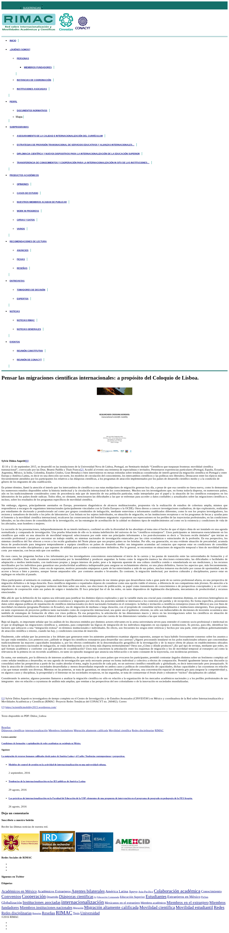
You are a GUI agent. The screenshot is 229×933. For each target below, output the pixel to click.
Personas (23, 58)
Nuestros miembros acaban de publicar (42, 202)
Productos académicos (24, 175)
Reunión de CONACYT (29, 360)
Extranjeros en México (183, 897)
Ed (95, 897)
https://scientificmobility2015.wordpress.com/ (30, 707)
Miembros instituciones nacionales (46, 907)
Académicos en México (19, 891)
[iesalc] (94, 851)
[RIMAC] (46, 29)
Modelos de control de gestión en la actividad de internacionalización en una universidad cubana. (57, 764)
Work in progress (28, 211)
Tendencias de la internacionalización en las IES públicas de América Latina (47, 781)
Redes (219, 907)
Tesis (76, 913)
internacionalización (36, 730)
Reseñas (22, 268)
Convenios (11, 896)
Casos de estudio (27, 193)
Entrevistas (17, 281)
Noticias (15, 311)
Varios (21, 229)
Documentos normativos (32, 110)
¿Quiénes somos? (20, 49)
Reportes (36, 913)
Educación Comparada (108, 897)
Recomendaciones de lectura (28, 241)
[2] (81, 469)
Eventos (15, 342)
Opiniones (23, 184)
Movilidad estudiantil (194, 907)
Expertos (22, 299)
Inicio (13, 40)
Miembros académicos (153, 902)
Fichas (21, 259)
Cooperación (34, 896)
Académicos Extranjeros (54, 891)
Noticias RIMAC (26, 320)
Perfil (13, 101)
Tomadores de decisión (31, 290)
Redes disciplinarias (143, 730)
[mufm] (20, 851)
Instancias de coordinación (34, 80)
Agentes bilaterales (88, 891)
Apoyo (133, 891)
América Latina (116, 891)
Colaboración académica (177, 891)
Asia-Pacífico (145, 891)
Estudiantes (156, 896)
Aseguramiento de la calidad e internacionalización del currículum (60, 136)
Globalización (11, 902)
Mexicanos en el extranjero (122, 902)
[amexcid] (133, 851)
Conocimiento (211, 891)
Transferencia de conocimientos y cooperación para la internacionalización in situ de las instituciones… (83, 162)
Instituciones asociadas (32, 89)
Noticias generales (29, 329)
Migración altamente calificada (91, 730)
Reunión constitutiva (30, 351)
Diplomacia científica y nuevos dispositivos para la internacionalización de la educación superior (78, 153)
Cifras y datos (26, 220)
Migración (78, 908)
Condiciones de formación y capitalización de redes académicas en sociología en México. (41, 743)
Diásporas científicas (13, 730)
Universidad (90, 913)
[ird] (57, 851)
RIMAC (159, 730)
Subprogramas (19, 127)
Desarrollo (52, 896)
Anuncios (22, 250)
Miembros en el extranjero (188, 902)
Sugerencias (32, 7)
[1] (26, 460)
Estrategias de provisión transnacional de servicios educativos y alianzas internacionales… (75, 145)
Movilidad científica (120, 730)
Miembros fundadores (38, 67)
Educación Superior (132, 897)
